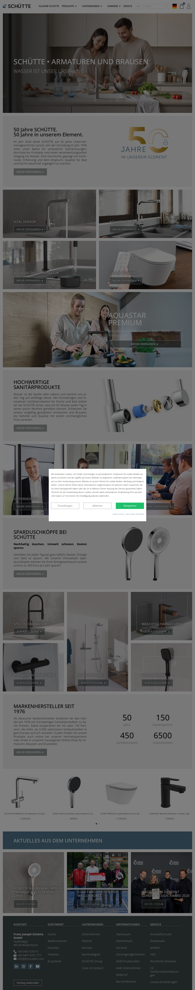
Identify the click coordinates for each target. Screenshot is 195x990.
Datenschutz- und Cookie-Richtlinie (128, 514)
